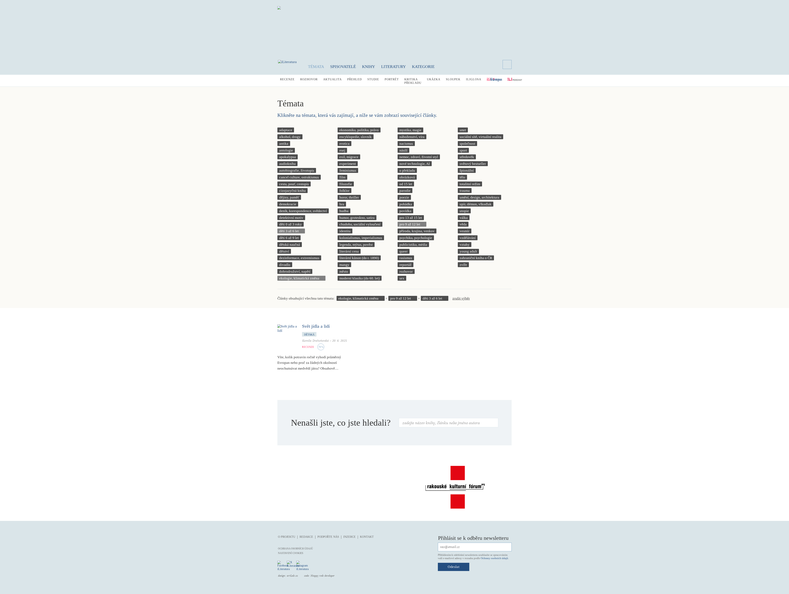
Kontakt (367, 536)
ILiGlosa (473, 79)
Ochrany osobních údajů (494, 558)
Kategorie (423, 66)
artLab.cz (292, 575)
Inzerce (349, 536)
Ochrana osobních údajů (295, 548)
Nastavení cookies (290, 553)
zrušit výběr (461, 298)
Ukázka (433, 79)
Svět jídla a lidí (316, 326)
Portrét (392, 79)
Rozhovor (309, 79)
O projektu (286, 536)
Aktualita (332, 79)
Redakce (306, 536)
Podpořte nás (328, 536)
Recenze (287, 79)
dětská (309, 334)
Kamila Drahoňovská (315, 340)
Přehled (354, 79)
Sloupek (453, 79)
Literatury (393, 66)
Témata (316, 66)
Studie (373, 79)
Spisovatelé (343, 66)
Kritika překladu (412, 81)
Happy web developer (322, 575)
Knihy (368, 66)
